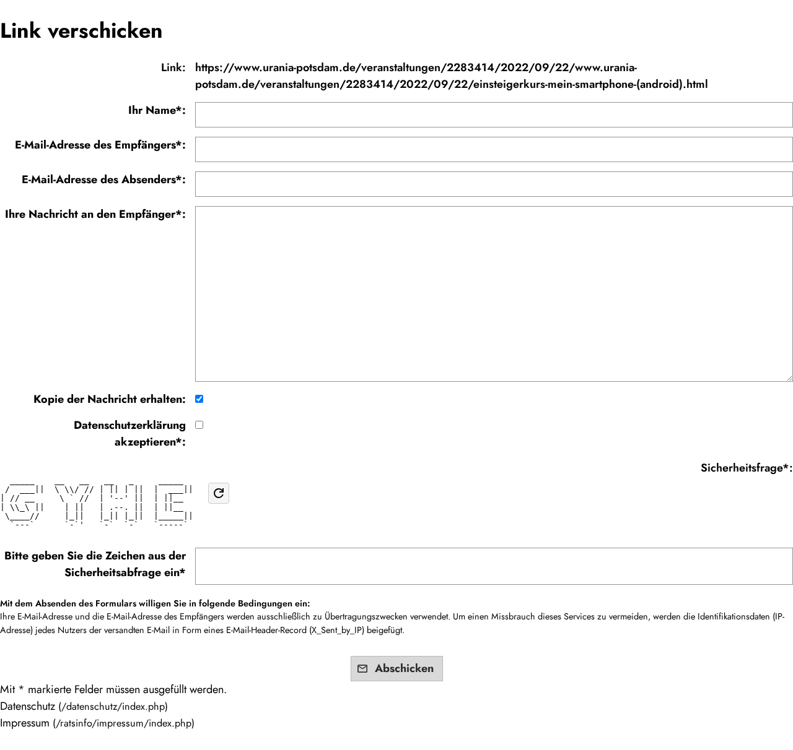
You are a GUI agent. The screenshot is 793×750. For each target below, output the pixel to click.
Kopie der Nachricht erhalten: (109, 399)
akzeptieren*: (130, 433)
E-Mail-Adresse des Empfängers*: (100, 145)
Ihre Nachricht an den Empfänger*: (95, 214)
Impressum (25, 723)
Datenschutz (27, 706)
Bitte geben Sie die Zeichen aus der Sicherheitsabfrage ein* (95, 564)
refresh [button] (218, 493)
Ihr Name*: (157, 110)
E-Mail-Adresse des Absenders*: (104, 179)
